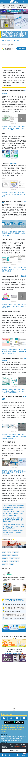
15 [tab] (15, 13)
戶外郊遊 (20, 729)
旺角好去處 (4, 729)
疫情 (9, 552)
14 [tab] (13, 13)
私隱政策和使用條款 (20, 746)
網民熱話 (3, 736)
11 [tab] (17, 11)
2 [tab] (12, 9)
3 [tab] (13, 9)
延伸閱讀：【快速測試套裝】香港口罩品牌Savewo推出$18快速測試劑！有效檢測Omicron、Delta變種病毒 (13, 391)
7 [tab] (10, 11)
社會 (9, 729)
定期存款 (25, 8)
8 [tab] (12, 11)
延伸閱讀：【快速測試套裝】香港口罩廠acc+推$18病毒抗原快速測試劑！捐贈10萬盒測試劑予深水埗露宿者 (14, 436)
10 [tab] (15, 11)
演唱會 (5, 5)
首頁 (3, 40)
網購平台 (5, 564)
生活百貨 (16, 40)
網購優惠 (5, 558)
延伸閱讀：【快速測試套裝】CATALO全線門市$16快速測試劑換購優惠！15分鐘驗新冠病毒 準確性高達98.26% (14, 351)
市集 (8, 725)
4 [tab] (15, 9)
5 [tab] (17, 9)
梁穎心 (6, 45)
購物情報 (9, 40)
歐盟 (12, 558)
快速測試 (15, 555)
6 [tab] (18, 9)
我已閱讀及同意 (14, 750)
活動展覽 (3, 725)
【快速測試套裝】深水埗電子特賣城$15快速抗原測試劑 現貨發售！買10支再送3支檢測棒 (13, 520)
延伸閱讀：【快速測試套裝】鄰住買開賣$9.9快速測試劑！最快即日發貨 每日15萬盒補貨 (13, 194)
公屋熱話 (13, 8)
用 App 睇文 (22, 48)
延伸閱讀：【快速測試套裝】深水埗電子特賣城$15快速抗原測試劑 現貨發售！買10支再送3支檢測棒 (14, 472)
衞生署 (17, 558)
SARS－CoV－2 (15, 561)
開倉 (12, 725)
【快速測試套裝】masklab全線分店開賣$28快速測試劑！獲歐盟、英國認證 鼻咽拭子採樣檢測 (13, 507)
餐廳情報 (14, 729)
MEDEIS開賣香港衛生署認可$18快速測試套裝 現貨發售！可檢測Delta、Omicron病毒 (13, 532)
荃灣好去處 (20, 727)
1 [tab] (10, 9)
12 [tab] (18, 11)
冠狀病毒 (5, 561)
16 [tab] (17, 13)
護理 (12, 564)
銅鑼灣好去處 (5, 727)
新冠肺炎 (16, 552)
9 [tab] (13, 11)
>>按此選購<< (13, 163)
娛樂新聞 (19, 8)
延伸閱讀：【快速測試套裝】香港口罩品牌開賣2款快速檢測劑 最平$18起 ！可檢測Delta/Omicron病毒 (13, 128)
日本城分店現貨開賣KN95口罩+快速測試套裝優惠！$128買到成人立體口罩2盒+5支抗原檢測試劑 (13, 526)
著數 (4, 552)
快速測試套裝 (6, 555)
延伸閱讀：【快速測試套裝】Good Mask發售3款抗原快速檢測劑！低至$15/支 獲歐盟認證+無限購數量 (14, 269)
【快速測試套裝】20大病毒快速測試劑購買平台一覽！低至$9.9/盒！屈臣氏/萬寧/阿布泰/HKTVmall (13, 513)
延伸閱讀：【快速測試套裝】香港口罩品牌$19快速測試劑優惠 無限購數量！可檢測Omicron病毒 (13, 233)
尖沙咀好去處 (18, 725)
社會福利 (3, 731)
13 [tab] (12, 13)
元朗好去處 (13, 727)
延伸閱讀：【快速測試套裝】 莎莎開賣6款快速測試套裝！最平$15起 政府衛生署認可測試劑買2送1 (14, 306)
